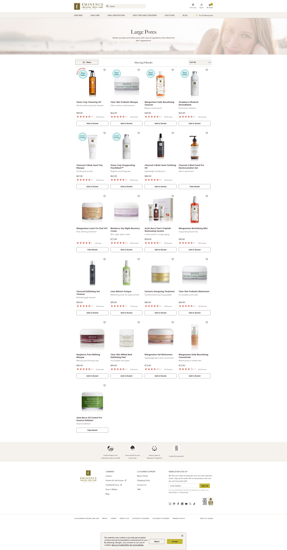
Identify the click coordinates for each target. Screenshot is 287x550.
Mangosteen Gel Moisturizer (159, 354)
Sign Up (204, 485)
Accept (175, 541)
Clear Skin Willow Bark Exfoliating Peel (121, 356)
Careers (109, 476)
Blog (107, 494)
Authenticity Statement (140, 518)
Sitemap (113, 518)
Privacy (105, 518)
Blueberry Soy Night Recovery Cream (125, 229)
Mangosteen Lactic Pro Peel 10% (92, 228)
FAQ (139, 489)
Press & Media (111, 489)
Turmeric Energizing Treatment (160, 291)
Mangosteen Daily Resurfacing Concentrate (193, 356)
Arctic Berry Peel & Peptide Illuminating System (158, 229)
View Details (195, 186)
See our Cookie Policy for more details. (128, 545)
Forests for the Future (115, 480)
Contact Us (141, 485)
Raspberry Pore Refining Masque (88, 356)
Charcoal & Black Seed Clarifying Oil (160, 166)
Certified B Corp (112, 485)
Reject (156, 541)
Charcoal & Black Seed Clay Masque (89, 166)
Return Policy (142, 476)
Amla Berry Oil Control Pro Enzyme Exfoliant (89, 419)
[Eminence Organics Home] (88, 6)
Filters (88, 62)
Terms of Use (124, 518)
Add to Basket (92, 123)
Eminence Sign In (179, 518)
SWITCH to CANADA (206, 518)
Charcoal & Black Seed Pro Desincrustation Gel (191, 166)
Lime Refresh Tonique (121, 291)
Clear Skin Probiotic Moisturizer (194, 291)
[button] (201, 6)
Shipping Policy (143, 480)
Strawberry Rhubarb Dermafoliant (188, 103)
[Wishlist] (104, 69)
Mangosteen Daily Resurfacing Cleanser (159, 103)
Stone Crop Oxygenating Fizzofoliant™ (123, 166)
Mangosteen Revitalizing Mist (193, 228)
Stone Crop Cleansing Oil (88, 102)
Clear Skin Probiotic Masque (124, 102)
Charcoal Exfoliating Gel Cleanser (88, 293)
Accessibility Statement (160, 518)
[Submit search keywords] (107, 6)
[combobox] (125, 6)
